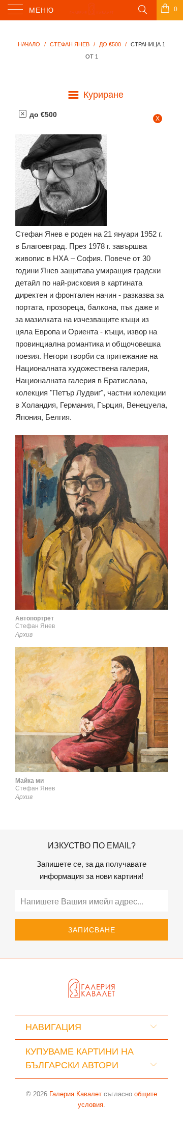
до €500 (42, 114)
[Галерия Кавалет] (91, 10)
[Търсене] (142, 9)
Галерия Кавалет (75, 1094)
